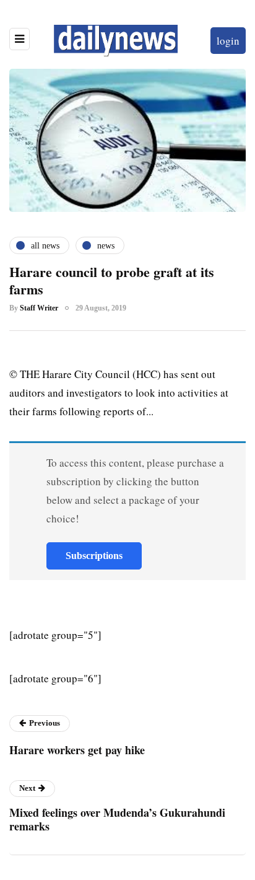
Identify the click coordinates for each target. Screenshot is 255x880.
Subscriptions (94, 555)
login (228, 40)
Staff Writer (39, 308)
